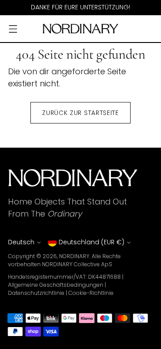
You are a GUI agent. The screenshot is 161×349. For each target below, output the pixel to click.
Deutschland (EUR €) (91, 242)
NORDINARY (74, 256)
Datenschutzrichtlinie (36, 293)
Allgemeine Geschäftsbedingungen (55, 285)
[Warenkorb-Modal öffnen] (148, 29)
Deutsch (21, 242)
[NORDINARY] (80, 29)
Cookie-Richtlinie (91, 293)
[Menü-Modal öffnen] (13, 29)
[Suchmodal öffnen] (129, 29)
